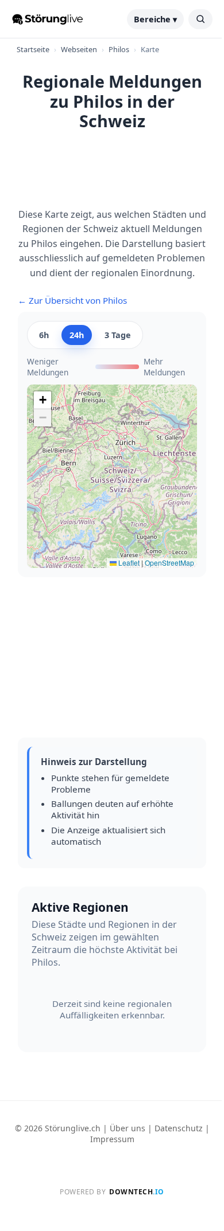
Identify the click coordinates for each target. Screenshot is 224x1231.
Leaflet (128, 562)
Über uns (127, 1128)
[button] (42, 400)
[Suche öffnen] (200, 19)
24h (76, 335)
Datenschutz (179, 1128)
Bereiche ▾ (155, 19)
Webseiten (79, 49)
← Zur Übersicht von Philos (72, 300)
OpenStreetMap (169, 562)
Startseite (33, 49)
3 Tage (118, 335)
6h (44, 335)
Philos (119, 49)
